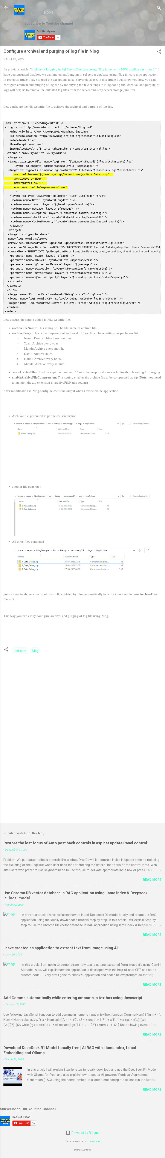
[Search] (159, 8)
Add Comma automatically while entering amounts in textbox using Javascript (72, 998)
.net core (20, 651)
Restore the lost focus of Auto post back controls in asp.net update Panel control (75, 843)
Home (48, 13)
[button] (159, 52)
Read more (152, 880)
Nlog (35, 651)
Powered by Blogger (85, 1133)
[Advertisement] (82, 787)
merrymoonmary (92, 1141)
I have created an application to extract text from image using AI (60, 948)
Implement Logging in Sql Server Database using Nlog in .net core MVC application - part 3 (93, 69)
